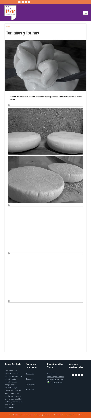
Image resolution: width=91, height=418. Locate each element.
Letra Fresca (31, 384)
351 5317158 (57, 382)
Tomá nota (30, 374)
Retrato (8, 26)
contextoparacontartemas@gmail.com (35, 415)
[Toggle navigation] (85, 13)
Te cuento (30, 379)
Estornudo (30, 389)
